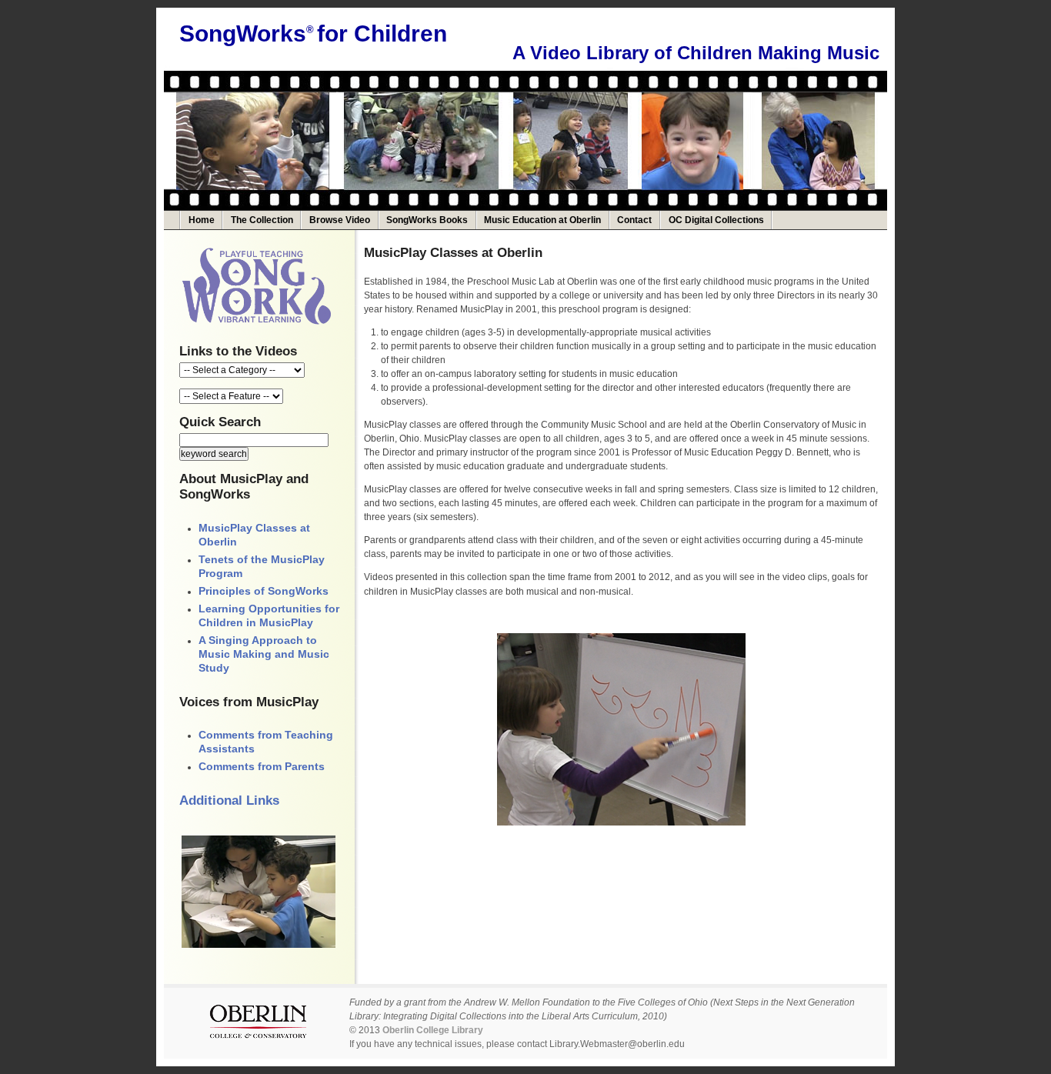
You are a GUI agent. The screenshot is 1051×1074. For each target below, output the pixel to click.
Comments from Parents (262, 766)
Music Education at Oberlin (542, 220)
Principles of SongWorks (264, 591)
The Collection (262, 220)
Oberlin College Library (432, 1030)
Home (202, 220)
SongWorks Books (427, 220)
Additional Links (229, 800)
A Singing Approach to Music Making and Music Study (264, 654)
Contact (634, 220)
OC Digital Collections (716, 220)
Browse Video (339, 220)
